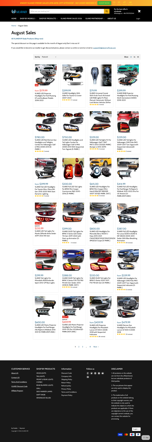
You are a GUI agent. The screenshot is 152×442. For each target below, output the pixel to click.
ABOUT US (112, 18)
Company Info (66, 376)
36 (134, 57)
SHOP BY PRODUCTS (47, 18)
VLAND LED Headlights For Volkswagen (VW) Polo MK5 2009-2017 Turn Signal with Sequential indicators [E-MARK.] (127, 283)
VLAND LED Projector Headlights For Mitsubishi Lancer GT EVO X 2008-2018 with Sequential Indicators (99, 329)
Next (95, 347)
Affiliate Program (17, 391)
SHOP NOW (104, 3)
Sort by (37, 57)
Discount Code (66, 373)
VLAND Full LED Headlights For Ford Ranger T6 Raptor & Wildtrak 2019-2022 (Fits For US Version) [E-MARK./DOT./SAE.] (128, 191)
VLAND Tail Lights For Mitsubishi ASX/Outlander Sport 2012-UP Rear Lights (45, 280)
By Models (14, 428)
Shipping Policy (66, 379)
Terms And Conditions (19, 382)
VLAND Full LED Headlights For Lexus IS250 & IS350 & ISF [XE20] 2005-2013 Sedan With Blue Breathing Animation (127, 236)
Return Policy (66, 383)
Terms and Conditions (69, 392)
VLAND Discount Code (19, 386)
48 (138, 57)
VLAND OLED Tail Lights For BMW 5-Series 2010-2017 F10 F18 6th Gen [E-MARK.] (100, 280)
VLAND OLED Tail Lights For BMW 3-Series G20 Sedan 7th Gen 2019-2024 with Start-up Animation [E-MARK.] (72, 236)
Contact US (15, 378)
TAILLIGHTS (40, 376)
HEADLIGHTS (41, 373)
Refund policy (66, 386)
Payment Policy (66, 395)
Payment (22, 428)
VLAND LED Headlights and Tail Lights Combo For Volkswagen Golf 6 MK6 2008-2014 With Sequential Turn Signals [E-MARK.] (73, 144)
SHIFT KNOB (40, 395)
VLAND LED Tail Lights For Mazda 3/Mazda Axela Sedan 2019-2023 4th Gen (45, 233)
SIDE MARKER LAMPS (44, 391)
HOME (13, 18)
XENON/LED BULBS (43, 398)
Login (138, 19)
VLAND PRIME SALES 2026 (71, 18)
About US (14, 373)
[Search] (107, 11)
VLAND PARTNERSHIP (94, 18)
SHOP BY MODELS (27, 18)
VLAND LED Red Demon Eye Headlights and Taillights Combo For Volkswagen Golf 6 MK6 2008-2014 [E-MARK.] (45, 144)
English (135, 429)
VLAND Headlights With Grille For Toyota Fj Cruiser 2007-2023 (71, 95)
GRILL (38, 388)
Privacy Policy (66, 389)
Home (13, 26)
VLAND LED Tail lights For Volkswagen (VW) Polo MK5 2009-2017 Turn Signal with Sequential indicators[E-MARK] (127, 144)
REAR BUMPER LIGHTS (44, 385)
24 (131, 57)
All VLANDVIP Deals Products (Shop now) (27, 39)
